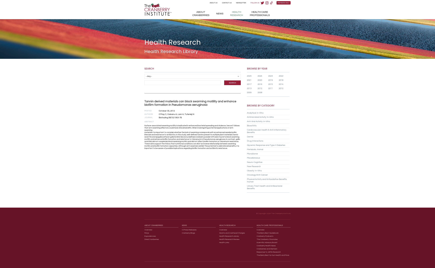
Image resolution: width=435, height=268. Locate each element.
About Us (213, 3)
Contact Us (227, 3)
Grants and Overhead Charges (232, 233)
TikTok (271, 3)
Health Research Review (229, 239)
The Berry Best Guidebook (268, 233)
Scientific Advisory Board (267, 242)
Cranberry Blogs (188, 233)
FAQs (146, 233)
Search (232, 82)
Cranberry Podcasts (265, 236)
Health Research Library (229, 236)
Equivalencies (150, 236)
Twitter (262, 3)
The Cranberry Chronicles (267, 239)
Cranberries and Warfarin (267, 249)
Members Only (283, 3)
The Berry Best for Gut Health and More (273, 255)
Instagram (267, 3)
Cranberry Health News (266, 246)
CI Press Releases (189, 230)
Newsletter (241, 3)
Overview (148, 230)
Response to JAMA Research (269, 252)
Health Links (224, 242)
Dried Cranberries (151, 239)
